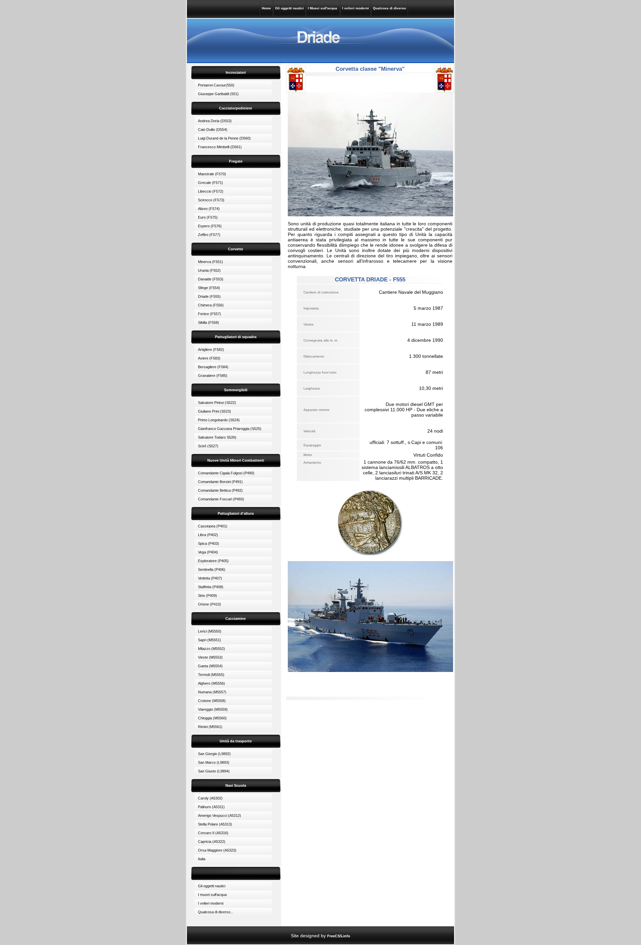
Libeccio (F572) (210, 191)
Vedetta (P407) (210, 578)
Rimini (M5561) (210, 727)
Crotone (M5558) (212, 701)
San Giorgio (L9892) (214, 754)
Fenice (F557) (209, 314)
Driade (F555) (209, 296)
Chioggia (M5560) (212, 718)
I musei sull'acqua (212, 895)
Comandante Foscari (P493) (221, 499)
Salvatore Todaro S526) (217, 437)
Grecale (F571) (210, 183)
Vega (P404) (208, 552)
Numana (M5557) (212, 692)
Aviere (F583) (209, 358)
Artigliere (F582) (211, 349)
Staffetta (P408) (210, 587)
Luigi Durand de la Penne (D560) (224, 138)
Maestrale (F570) (212, 174)
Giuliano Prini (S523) (214, 411)
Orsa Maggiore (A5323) (217, 850)
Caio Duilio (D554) (212, 130)
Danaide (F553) (210, 279)
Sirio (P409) (207, 596)
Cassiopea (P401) (212, 526)
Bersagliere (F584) (213, 367)
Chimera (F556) (211, 305)
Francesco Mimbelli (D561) (220, 147)
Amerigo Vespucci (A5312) (219, 815)
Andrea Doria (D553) (215, 121)
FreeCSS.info (338, 936)
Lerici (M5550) (209, 631)
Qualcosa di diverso (389, 8)
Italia (201, 859)
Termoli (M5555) (211, 675)
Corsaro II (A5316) (213, 833)
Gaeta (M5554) (210, 666)
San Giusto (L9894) (214, 771)
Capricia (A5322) (211, 842)
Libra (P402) (208, 535)
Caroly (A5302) (210, 798)
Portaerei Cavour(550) (216, 85)
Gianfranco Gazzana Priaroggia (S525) (229, 429)
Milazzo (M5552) (211, 649)
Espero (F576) (210, 226)
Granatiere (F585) (212, 376)
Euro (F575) (208, 217)
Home (266, 8)
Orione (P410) (209, 604)
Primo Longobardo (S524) (219, 420)
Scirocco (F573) (211, 200)
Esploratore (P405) (213, 561)
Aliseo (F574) (209, 209)
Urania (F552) (209, 270)
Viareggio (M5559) (213, 709)
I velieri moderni (355, 8)
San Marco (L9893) (213, 762)
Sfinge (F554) (209, 288)
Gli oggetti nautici (289, 8)
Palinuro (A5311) (211, 807)
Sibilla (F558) (208, 322)
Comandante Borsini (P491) (220, 482)
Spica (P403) (208, 543)
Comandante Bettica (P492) (220, 490)
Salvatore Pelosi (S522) (217, 403)
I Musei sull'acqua (323, 8)
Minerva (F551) (210, 262)
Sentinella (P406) (211, 569)
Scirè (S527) (208, 446)
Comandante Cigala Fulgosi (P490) (226, 473)
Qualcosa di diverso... (215, 912)
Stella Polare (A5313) (215, 824)
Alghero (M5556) (211, 683)
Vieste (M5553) (210, 657)
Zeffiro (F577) (209, 235)
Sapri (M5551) (209, 640)
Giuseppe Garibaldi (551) (218, 94)
